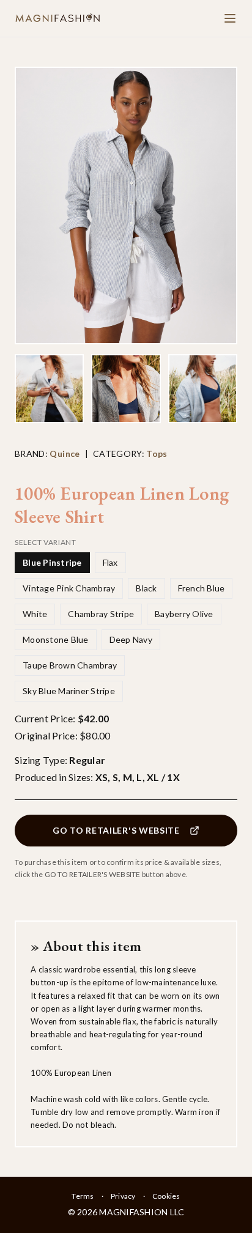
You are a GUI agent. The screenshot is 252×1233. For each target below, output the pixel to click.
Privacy (123, 1196)
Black (146, 588)
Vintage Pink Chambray (69, 588)
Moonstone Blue (56, 639)
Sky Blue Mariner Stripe (69, 691)
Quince (65, 453)
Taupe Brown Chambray (70, 665)
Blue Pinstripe (52, 562)
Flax (110, 562)
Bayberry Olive (184, 614)
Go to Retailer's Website (116, 830)
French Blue (201, 588)
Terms (83, 1196)
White (35, 614)
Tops (156, 453)
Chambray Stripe (101, 614)
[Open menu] (230, 18)
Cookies (166, 1196)
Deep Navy (130, 639)
